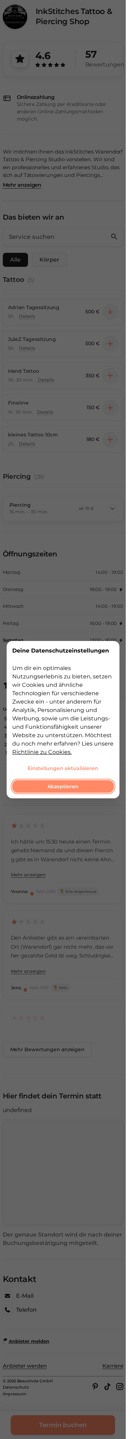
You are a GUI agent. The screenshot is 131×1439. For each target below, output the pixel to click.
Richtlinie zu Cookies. (42, 751)
